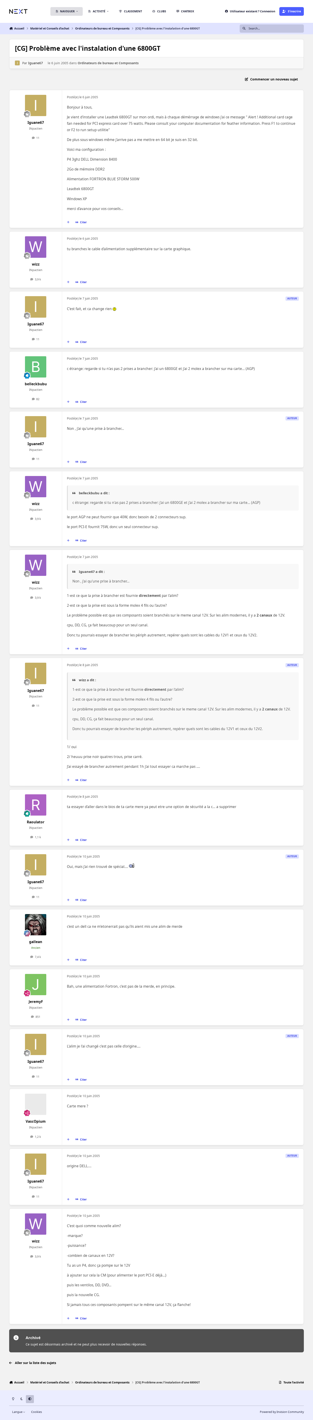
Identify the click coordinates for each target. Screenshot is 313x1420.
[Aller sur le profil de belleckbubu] (36, 367)
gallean (35, 941)
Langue (17, 1412)
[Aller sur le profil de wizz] (36, 247)
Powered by (282, 1412)
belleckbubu (36, 384)
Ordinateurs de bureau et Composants (108, 63)
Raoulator (35, 822)
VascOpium (36, 1121)
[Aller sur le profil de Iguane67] (17, 63)
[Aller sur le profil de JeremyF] (36, 984)
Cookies (36, 1412)
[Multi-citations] (68, 222)
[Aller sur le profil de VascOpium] (36, 1104)
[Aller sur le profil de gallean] (36, 925)
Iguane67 (35, 63)
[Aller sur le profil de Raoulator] (36, 805)
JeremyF (36, 1001)
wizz (36, 264)
